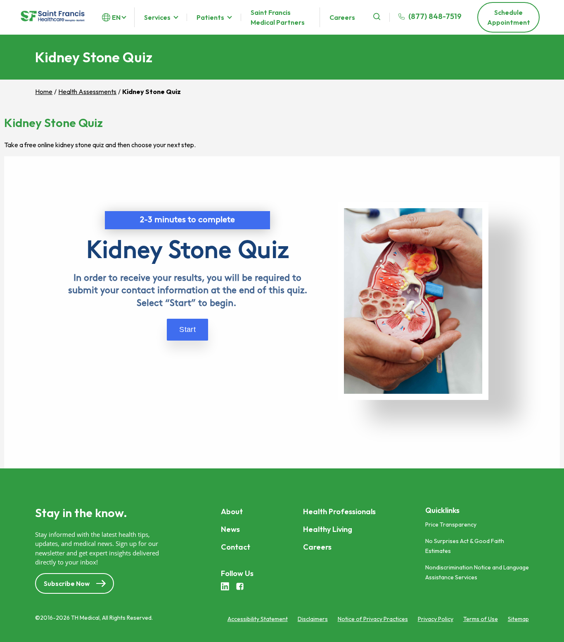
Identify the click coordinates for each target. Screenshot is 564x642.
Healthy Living (327, 529)
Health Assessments (87, 91)
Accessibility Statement (257, 619)
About (232, 511)
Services (157, 17)
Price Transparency (450, 524)
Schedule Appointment (508, 17)
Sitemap (518, 619)
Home (43, 91)
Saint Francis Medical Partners (278, 17)
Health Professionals (339, 511)
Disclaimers (313, 619)
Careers (342, 17)
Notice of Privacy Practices (373, 619)
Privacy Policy (435, 619)
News (230, 529)
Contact (235, 547)
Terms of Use (480, 619)
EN (116, 17)
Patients (210, 17)
